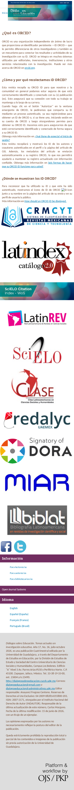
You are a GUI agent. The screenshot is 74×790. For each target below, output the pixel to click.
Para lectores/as (18, 567)
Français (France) (19, 620)
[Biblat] (37, 537)
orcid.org (30, 68)
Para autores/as (18, 573)
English (14, 608)
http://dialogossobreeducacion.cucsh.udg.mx (31, 681)
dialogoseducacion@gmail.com (23, 684)
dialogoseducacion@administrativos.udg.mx (30, 688)
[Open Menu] (4, 4)
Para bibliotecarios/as (21, 579)
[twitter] (20, 552)
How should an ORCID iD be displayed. (45, 201)
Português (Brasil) (19, 626)
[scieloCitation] (37, 299)
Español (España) (19, 614)
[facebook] (6, 552)
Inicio (5, 13)
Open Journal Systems (14, 589)
